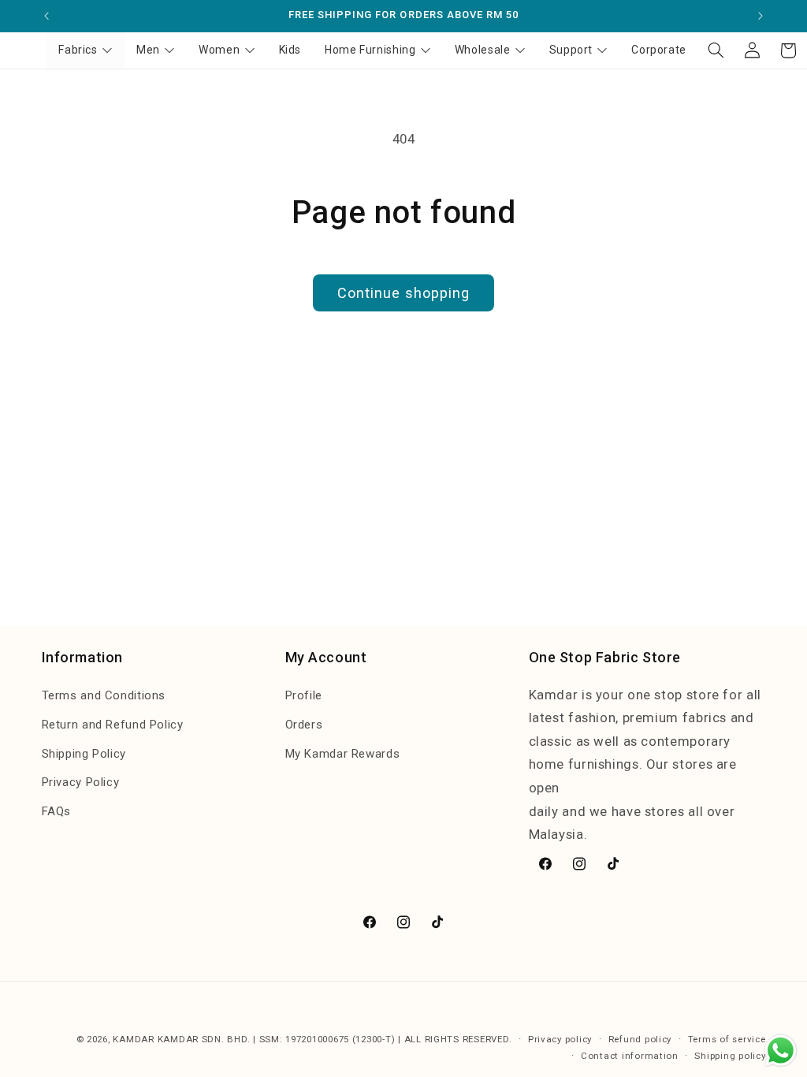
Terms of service (727, 1039)
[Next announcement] (760, 16)
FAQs (57, 811)
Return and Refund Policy (113, 724)
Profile (303, 695)
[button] (715, 50)
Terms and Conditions (104, 695)
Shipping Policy (84, 754)
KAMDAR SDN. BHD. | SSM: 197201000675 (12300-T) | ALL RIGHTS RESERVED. (335, 1039)
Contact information (630, 1055)
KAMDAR (135, 1039)
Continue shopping (403, 293)
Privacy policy (560, 1039)
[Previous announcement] (46, 16)
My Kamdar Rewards (342, 754)
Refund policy (640, 1039)
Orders (304, 724)
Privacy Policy (81, 782)
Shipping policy (729, 1055)
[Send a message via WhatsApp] (780, 1050)
